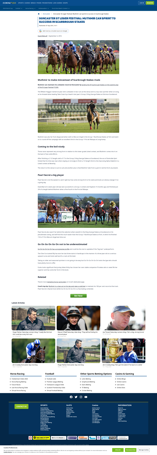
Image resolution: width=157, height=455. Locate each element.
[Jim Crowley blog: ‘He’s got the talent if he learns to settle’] (123, 350)
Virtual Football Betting (55, 391)
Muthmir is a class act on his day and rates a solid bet (67, 286)
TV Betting (85, 388)
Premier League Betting (55, 382)
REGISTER (150, 3)
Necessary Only (130, 450)
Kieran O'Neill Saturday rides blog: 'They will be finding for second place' (78, 333)
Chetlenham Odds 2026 (20, 379)
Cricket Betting (87, 391)
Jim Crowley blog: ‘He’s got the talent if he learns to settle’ (122, 365)
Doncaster (46, 14)
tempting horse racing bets (56, 282)
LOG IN (141, 3)
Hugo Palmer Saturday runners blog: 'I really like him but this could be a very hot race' (32, 333)
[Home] (39, 14)
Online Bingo (121, 379)
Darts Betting (86, 385)
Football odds (51, 379)
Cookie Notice (8, 452)
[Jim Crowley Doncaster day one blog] (33, 350)
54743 (87, 445)
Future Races (16, 385)
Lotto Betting (86, 379)
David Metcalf (42, 36)
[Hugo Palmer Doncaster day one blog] (78, 350)
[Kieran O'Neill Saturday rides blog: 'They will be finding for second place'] (78, 318)
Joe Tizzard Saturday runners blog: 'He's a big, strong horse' (123, 332)
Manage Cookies (144, 450)
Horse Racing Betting (19, 382)
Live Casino (120, 385)
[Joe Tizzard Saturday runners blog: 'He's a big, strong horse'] (123, 318)
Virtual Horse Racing (19, 391)
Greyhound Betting (88, 382)
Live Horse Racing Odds (20, 388)
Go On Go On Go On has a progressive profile (53, 249)
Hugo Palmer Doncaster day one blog (71, 365)
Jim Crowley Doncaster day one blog (25, 365)
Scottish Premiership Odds (56, 388)
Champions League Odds (55, 385)
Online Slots (121, 388)
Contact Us (21, 406)
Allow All (117, 450)
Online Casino (121, 382)
